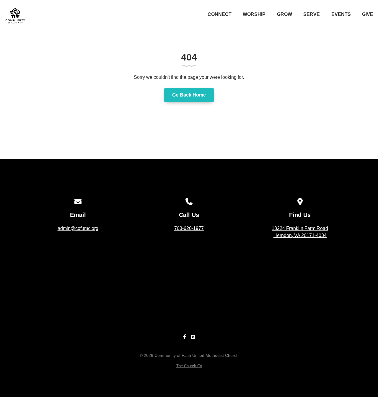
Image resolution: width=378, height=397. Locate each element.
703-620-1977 (189, 228)
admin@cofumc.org (78, 228)
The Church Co (189, 366)
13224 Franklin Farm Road (300, 232)
